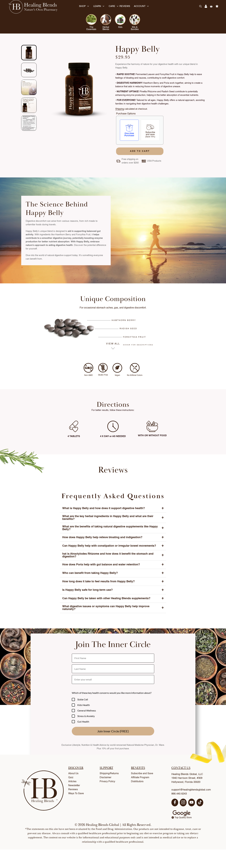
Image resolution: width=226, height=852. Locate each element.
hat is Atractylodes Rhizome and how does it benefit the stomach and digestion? (113, 555)
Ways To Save (76, 793)
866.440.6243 (179, 793)
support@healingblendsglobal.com (191, 789)
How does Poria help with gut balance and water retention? (113, 564)
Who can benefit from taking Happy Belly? (113, 573)
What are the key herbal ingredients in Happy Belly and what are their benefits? (113, 517)
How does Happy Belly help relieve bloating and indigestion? (113, 537)
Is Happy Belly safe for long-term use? (113, 590)
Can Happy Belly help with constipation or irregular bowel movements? (113, 546)
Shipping (119, 109)
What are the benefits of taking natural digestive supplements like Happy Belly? (113, 528)
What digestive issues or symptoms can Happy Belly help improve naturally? (113, 608)
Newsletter (74, 785)
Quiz (70, 777)
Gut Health (83, 721)
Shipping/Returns (109, 773)
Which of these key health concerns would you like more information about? (111, 692)
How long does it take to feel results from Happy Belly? (113, 581)
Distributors (137, 781)
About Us (73, 773)
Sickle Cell (82, 699)
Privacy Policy (107, 781)
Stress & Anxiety (86, 716)
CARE (112, 6)
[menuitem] (29, 52)
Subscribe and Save (142, 773)
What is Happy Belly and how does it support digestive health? (113, 508)
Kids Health (83, 704)
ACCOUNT (139, 6)
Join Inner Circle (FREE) (113, 731)
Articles (72, 781)
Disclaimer (105, 777)
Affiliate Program (140, 777)
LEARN (97, 6)
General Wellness (86, 710)
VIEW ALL (113, 344)
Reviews (73, 789)
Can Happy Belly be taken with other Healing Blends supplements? (113, 598)
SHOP (82, 6)
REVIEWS (124, 6)
